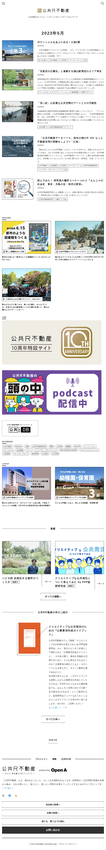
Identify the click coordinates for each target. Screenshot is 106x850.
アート (69, 127)
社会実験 (20, 450)
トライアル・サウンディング (49, 170)
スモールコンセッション (89, 450)
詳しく (10, 788)
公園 (26, 446)
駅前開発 (75, 92)
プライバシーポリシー (68, 844)
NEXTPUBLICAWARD (68, 450)
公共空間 (42, 127)
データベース (75, 60)
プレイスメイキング (20, 454)
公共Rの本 (66, 759)
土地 (85, 60)
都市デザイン (87, 92)
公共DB (63, 60)
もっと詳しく (55, 707)
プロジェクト (41, 759)
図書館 (68, 446)
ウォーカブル (43, 92)
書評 (58, 199)
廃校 (51, 446)
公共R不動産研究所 (56, 127)
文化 (65, 199)
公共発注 (45, 454)
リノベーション (90, 446)
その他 (43, 60)
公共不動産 (53, 60)
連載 (54, 759)
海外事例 (35, 454)
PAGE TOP (53, 740)
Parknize (18, 446)
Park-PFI (77, 446)
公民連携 (53, 166)
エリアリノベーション (60, 92)
